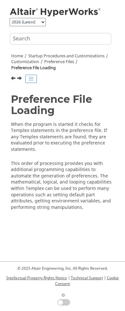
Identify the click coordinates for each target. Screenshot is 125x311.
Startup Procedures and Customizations (66, 56)
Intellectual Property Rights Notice (36, 278)
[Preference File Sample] (20, 79)
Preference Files (59, 62)
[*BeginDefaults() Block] (13, 79)
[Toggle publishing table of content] (31, 79)
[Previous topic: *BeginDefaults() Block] (13, 79)
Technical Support (87, 278)
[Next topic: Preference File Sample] (20, 79)
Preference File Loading (33, 68)
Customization (25, 62)
